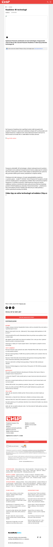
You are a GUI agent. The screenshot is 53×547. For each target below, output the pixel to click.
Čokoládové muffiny (39, 474)
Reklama (8, 426)
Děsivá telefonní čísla (20, 469)
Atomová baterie (18, 484)
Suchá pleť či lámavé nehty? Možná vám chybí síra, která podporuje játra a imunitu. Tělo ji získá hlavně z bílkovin (37, 500)
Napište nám (22, 303)
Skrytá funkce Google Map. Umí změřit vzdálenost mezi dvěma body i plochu (14, 522)
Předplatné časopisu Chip (12, 423)
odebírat (26, 441)
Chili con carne (19, 476)
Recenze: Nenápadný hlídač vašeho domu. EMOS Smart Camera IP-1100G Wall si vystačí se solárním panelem (16, 500)
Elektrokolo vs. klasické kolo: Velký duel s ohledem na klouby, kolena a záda (24, 397)
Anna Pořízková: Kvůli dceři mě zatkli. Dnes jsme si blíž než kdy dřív (36, 516)
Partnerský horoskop (39, 469)
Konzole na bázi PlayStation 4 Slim (30, 484)
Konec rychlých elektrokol (30, 481)
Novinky (10, 7)
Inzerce (27, 426)
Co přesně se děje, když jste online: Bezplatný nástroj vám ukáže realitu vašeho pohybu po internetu (16, 512)
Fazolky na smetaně (29, 474)
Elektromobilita (42, 484)
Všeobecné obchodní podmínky (14, 428)
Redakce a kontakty (30, 423)
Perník (27, 477)
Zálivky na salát (35, 476)
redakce (8, 12)
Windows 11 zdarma (41, 483)
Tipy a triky (9, 391)
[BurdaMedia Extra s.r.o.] (13, 418)
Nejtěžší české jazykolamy (16, 470)
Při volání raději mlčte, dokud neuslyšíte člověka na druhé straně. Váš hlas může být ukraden (15, 517)
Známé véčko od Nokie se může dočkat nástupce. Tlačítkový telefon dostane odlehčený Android (14, 495)
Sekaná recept (22, 477)
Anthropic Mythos (10, 484)
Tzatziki (15, 477)
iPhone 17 (8, 486)
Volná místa (9, 424)
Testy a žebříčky (10, 348)
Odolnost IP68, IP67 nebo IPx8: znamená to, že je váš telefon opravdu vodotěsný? (26, 399)
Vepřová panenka (20, 474)
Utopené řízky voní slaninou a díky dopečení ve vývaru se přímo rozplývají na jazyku (36, 512)
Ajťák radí (39, 470)
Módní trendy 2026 (18, 471)
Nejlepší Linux (30, 486)
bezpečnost (9, 370)
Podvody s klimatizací (20, 486)
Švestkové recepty (37, 477)
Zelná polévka (10, 477)
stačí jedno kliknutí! (38, 48)
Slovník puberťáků (30, 469)
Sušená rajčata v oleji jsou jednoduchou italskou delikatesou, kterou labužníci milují (36, 506)
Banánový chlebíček (10, 476)
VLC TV (13, 486)
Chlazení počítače (20, 481)
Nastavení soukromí (11, 429)
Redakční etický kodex (30, 424)
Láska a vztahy (26, 470)
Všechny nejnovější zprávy (26, 317)
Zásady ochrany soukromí (12, 431)
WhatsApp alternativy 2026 (29, 471)
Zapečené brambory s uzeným (17, 479)
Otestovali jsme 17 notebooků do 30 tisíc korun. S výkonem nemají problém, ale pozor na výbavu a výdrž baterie (16, 506)
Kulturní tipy (33, 470)
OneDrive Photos (18, 483)
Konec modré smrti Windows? (29, 483)
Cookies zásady (10, 433)
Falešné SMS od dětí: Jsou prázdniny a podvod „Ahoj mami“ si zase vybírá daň (25, 384)
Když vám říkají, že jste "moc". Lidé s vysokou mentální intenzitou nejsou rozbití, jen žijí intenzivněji (36, 522)
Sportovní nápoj (27, 476)
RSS (26, 428)
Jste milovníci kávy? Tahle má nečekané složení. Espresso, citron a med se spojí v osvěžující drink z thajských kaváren (37, 495)
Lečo (31, 477)
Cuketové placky (43, 476)
